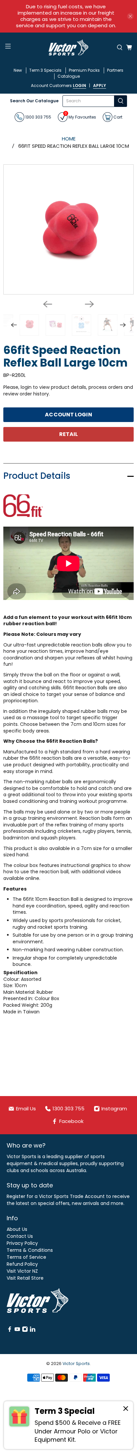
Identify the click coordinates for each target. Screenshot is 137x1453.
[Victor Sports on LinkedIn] (33, 1330)
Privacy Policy (22, 1243)
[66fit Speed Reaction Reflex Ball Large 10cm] (68, 229)
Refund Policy (22, 1264)
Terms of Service (26, 1257)
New (18, 70)
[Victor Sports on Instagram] (25, 1330)
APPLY (99, 85)
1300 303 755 (37, 117)
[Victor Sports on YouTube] (17, 1330)
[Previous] (48, 304)
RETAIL (68, 434)
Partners (115, 70)
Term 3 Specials (45, 70)
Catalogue (69, 76)
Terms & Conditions (30, 1250)
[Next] (89, 304)
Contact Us (20, 1236)
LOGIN (79, 85)
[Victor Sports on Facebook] (10, 1330)
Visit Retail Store (25, 1278)
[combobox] (89, 101)
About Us (17, 1229)
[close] (130, 16)
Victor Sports (76, 1363)
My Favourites (80, 116)
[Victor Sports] (68, 47)
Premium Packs (84, 70)
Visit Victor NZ (22, 1271)
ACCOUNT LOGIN (68, 414)
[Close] (125, 1409)
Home (68, 138)
